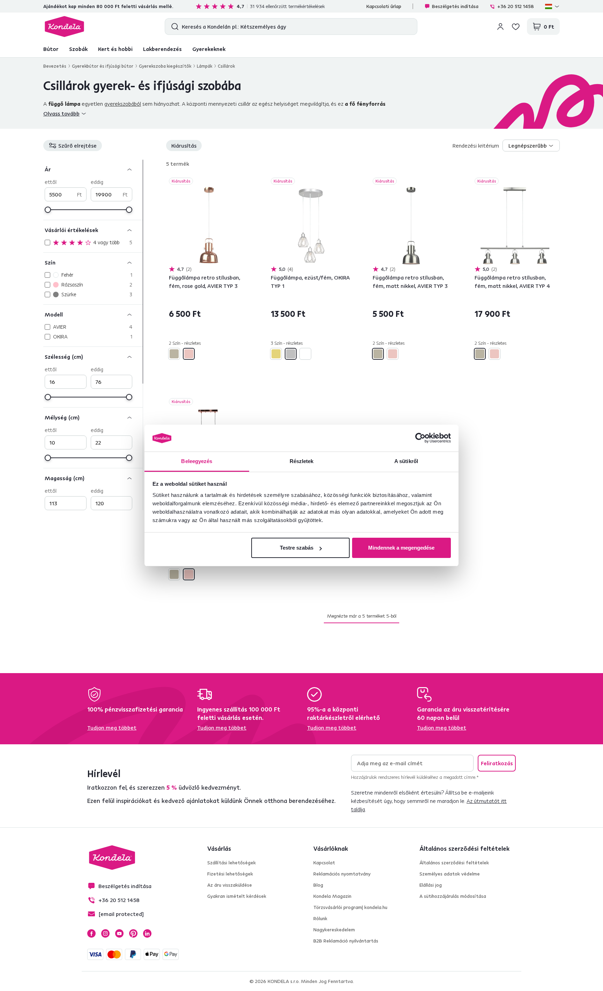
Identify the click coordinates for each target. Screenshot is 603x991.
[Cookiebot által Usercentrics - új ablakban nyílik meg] (420, 438)
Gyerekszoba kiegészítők (165, 66)
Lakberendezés (162, 48)
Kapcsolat (324, 862)
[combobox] (531, 145)
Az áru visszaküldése (229, 885)
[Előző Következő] (208, 226)
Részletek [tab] (302, 461)
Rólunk (320, 918)
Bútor (51, 48)
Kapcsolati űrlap (383, 6)
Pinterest (133, 933)
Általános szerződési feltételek (454, 862)
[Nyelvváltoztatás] (552, 6)
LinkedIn (147, 933)
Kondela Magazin (332, 896)
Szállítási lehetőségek (231, 862)
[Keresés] (173, 26)
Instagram (105, 933)
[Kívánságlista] (516, 26)
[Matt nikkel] (174, 353)
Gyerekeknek (208, 48)
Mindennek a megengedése (401, 548)
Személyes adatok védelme (449, 874)
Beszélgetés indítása (455, 6)
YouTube (119, 933)
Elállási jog (430, 885)
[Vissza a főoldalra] (64, 26)
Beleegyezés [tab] (196, 461)
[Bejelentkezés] (500, 26)
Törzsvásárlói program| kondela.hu (350, 907)
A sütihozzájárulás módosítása (452, 896)
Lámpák (204, 66)
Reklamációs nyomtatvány (342, 874)
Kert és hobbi (115, 48)
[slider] (48, 210)
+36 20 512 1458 (515, 6)
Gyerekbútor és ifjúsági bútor (102, 66)
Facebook (91, 933)
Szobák (78, 48)
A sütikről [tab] (406, 461)
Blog (318, 885)
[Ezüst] (290, 353)
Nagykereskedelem (334, 929)
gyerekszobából (122, 103)
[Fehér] (305, 353)
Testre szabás (296, 548)
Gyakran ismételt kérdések (236, 896)
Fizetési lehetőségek (230, 874)
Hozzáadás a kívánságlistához (244, 182)
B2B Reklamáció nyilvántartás (345, 941)
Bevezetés (54, 66)
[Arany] (276, 353)
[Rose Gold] (188, 353)
